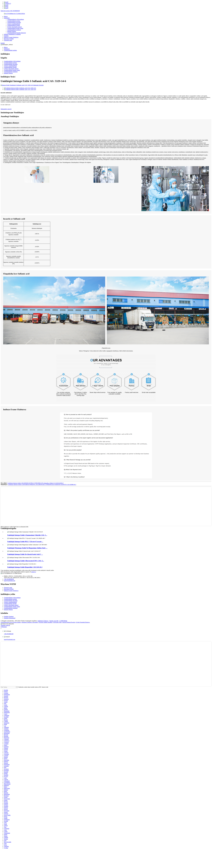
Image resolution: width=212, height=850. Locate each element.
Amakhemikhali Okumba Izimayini (16, 33)
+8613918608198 (8, 634)
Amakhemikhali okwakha (14, 22)
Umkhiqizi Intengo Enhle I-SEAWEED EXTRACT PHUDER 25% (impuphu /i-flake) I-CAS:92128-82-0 (35, 483)
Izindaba (6, 35)
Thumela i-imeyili (5, 625)
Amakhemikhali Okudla (13, 25)
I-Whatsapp (4, 626)
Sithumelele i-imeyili (6, 109)
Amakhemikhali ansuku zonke (15, 28)
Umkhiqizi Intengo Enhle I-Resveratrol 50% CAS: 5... (25, 561)
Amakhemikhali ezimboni (14, 30)
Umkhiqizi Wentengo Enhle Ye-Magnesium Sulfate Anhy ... (27, 548)
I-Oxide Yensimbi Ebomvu (83, 622)
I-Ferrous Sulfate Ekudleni (45, 622)
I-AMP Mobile (63, 621)
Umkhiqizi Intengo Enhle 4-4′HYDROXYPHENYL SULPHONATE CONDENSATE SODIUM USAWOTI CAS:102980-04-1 (42, 484)
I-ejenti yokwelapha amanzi (14, 27)
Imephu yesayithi (53, 621)
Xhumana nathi (8, 40)
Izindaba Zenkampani (9, 618)
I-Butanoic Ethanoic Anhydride (29, 622)
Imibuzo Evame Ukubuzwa (11, 37)
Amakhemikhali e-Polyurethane (15, 19)
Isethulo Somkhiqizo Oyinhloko (12, 34)
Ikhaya (6, 16)
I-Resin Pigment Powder (68, 622)
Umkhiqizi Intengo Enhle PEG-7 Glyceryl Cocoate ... (25, 541)
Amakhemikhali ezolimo (13, 21)
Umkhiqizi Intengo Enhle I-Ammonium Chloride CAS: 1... (27, 535)
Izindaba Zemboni (8, 616)
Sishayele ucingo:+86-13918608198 (10, 10)
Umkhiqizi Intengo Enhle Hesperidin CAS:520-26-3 (24, 567)
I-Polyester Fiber (57, 622)
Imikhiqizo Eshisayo (43, 621)
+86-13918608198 (9, 579)
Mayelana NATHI (8, 38)
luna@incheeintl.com (9, 580)
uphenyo (33, 572)
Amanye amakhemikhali (13, 24)
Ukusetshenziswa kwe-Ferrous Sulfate (11, 622)
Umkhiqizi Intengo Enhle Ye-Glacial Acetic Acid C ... (25, 554)
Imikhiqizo (7, 18)
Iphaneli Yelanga (11, 31)
